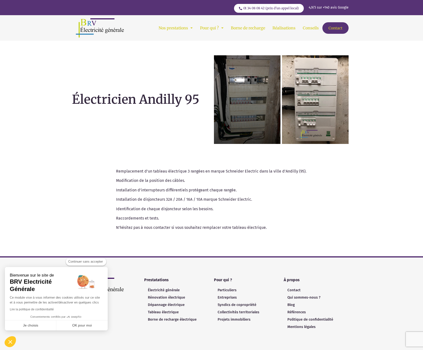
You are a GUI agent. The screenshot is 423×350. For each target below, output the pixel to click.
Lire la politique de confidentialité (32, 309)
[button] (175, 28)
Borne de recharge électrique (172, 319)
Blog (291, 305)
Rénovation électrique (166, 297)
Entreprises (227, 297)
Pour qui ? (209, 27)
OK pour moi (82, 325)
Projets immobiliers (234, 319)
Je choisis (30, 325)
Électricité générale (164, 290)
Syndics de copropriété (237, 305)
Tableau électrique (163, 312)
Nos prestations (173, 27)
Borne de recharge (248, 27)
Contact (335, 28)
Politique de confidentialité (310, 319)
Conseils (311, 27)
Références (296, 312)
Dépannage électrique (166, 305)
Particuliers (227, 290)
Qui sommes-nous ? (303, 297)
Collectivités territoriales (238, 312)
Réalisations (283, 27)
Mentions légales (301, 327)
